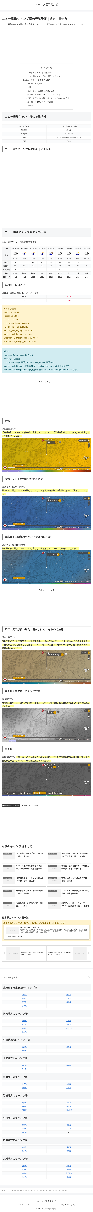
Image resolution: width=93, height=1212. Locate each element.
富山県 (24, 1065)
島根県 (24, 1128)
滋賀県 (24, 1103)
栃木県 (24, 1024)
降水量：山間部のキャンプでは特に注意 (43, 94)
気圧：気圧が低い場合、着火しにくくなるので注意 (48, 98)
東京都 (68, 1024)
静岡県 (24, 1088)
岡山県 (24, 1132)
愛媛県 (68, 1147)
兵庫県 (68, 1103)
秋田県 (68, 995)
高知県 (68, 1151)
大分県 (68, 1166)
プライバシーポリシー (69, 1205)
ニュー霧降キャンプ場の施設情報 (39, 73)
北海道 (24, 995)
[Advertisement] (46, 45)
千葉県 (68, 1021)
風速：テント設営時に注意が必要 (41, 91)
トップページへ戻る (24, 1205)
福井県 (68, 1065)
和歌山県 (69, 1110)
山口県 (68, 1128)
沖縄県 (68, 1177)
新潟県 (24, 1047)
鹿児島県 (69, 1173)
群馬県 (24, 1028)
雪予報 (30, 106)
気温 (29, 87)
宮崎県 (68, 1169)
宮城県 (24, 1006)
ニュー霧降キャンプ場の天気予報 (39, 80)
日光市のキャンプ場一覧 (30, 805)
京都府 (24, 1106)
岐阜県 (24, 1084)
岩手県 (24, 1002)
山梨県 (24, 1050)
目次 (43, 67)
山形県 (68, 998)
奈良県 (68, 1106)
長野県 (68, 1047)
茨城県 (24, 1021)
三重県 (68, 1088)
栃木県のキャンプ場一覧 (11, 805)
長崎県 (24, 1173)
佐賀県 (24, 1169)
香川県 (24, 1151)
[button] (89, 977)
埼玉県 (24, 1032)
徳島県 (24, 1147)
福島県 (68, 1002)
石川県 (24, 1069)
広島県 (68, 1125)
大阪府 (24, 1110)
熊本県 (24, 1177)
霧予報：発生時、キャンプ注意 (40, 102)
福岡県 (24, 1166)
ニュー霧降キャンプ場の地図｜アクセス (43, 76)
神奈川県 (69, 1028)
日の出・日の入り (34, 84)
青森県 (24, 998)
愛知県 (68, 1084)
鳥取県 (24, 1125)
